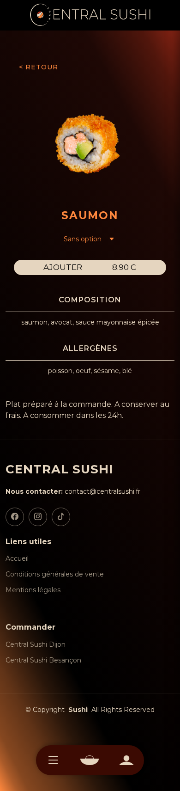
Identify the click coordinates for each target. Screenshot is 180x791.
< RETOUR (38, 67)
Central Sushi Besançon (43, 660)
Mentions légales (33, 590)
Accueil (17, 558)
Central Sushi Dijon (36, 644)
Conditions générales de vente (55, 574)
